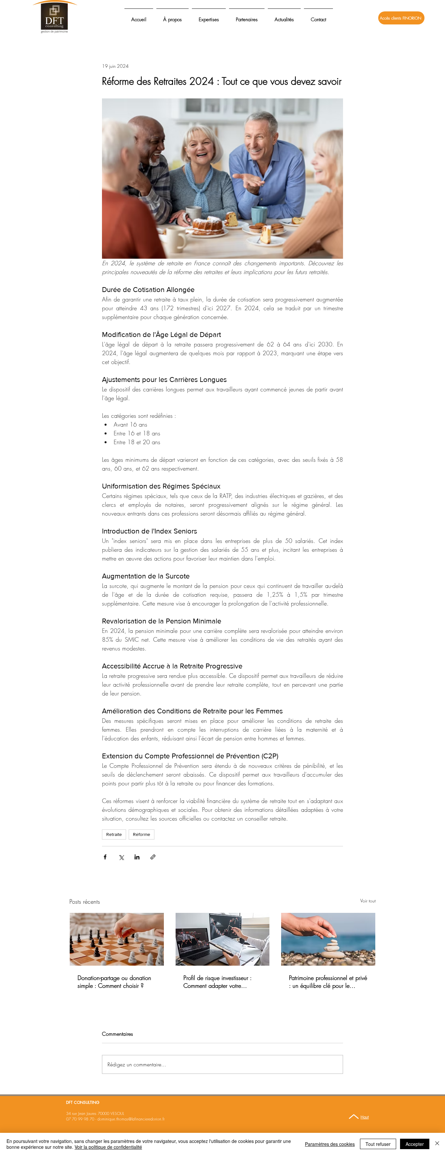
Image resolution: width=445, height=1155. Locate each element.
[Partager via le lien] (153, 857)
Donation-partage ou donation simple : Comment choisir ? (114, 981)
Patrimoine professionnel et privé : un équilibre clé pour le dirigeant (328, 981)
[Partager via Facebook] (105, 857)
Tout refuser (378, 1144)
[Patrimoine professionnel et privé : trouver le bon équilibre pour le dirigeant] (328, 939)
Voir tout (368, 901)
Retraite (114, 834)
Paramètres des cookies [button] (330, 1144)
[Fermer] (437, 1144)
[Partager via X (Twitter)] (121, 857)
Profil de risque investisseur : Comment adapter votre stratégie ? (217, 981)
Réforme (141, 834)
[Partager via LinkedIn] (137, 857)
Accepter (415, 1144)
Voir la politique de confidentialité (108, 1147)
